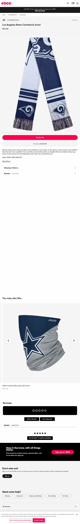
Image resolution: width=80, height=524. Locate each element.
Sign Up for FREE (62, 452)
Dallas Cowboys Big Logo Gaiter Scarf (16, 386)
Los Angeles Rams (13, 20)
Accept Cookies (39, 520)
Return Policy (52, 496)
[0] (72, 3)
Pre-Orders (65, 496)
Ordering (7, 496)
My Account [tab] (6, 506)
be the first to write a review (40, 438)
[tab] (31, 419)
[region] (40, 518)
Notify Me (40, 137)
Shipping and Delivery (36, 496)
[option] (40, 10)
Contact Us (20, 496)
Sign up (7, 476)
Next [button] (74, 340)
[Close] (77, 514)
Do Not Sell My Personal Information (20, 520)
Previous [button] (8, 340)
